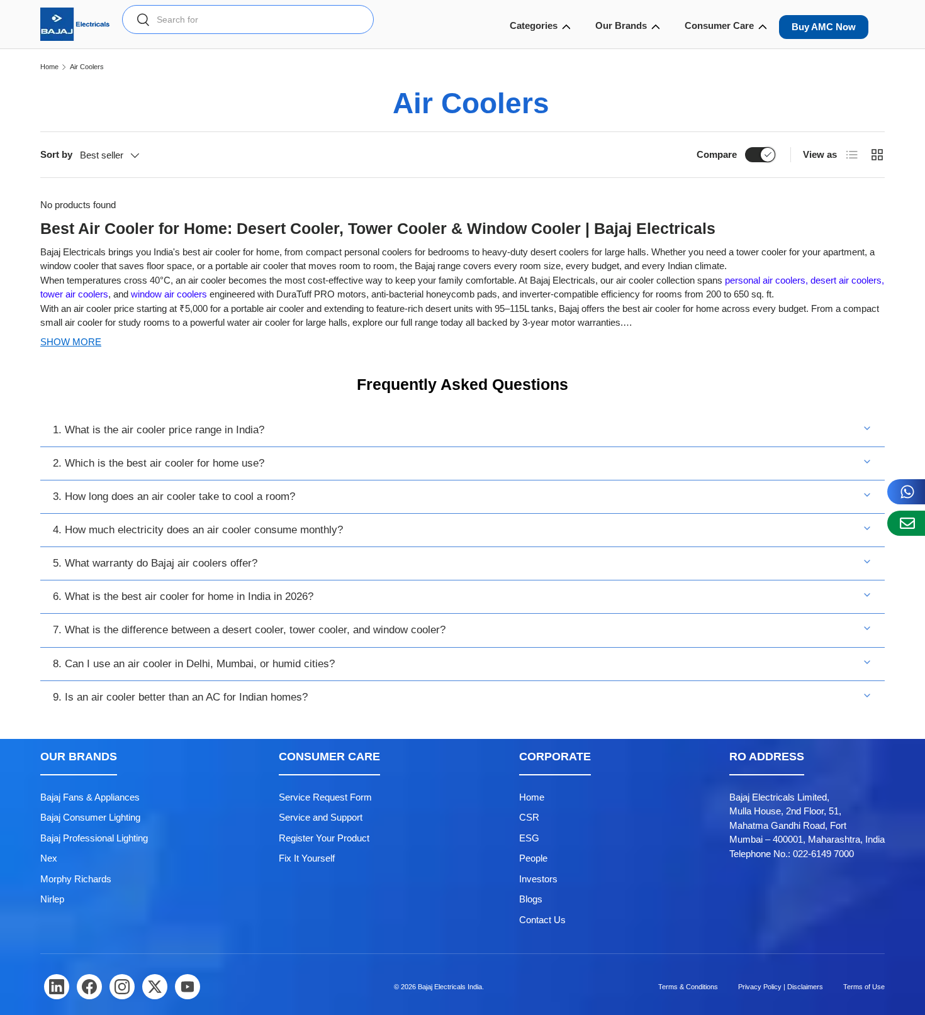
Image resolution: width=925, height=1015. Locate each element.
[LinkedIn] (56, 986)
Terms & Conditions (688, 986)
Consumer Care (719, 25)
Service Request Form (325, 797)
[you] (187, 986)
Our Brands (621, 25)
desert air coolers (845, 280)
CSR (529, 817)
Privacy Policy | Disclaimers (780, 986)
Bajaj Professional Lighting (94, 838)
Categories (534, 25)
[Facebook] (89, 986)
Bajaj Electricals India (450, 986)
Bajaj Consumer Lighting (90, 817)
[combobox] (248, 19)
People (533, 858)
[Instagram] (122, 986)
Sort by (56, 154)
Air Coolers (87, 67)
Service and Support (320, 817)
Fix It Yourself (307, 858)
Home (49, 67)
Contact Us (542, 919)
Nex (48, 858)
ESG (529, 838)
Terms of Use (864, 986)
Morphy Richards (75, 879)
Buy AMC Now (824, 26)
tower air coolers (74, 294)
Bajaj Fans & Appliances (90, 797)
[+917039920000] (906, 491)
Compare (717, 154)
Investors (538, 879)
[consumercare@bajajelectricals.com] (906, 523)
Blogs (530, 899)
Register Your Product (324, 838)
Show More (70, 341)
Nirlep (52, 899)
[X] (154, 986)
